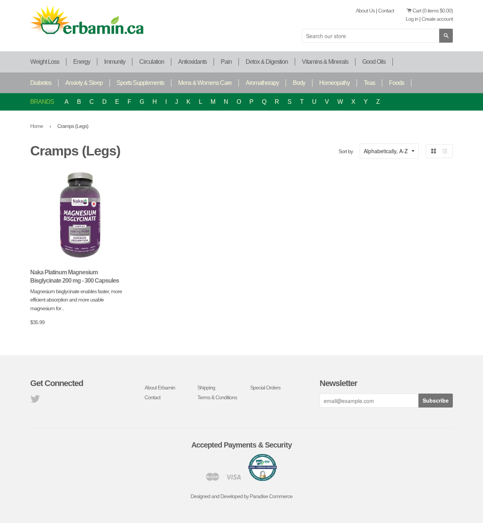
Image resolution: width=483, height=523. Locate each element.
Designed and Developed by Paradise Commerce (241, 496)
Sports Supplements (140, 83)
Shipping (206, 388)
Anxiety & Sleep (84, 83)
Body (299, 83)
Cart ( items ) (432, 11)
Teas (369, 83)
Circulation (151, 61)
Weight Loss (44, 61)
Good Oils (374, 61)
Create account (437, 19)
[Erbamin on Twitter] (35, 401)
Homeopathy (334, 83)
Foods (396, 83)
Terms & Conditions (217, 397)
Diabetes (40, 83)
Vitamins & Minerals (325, 61)
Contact (386, 11)
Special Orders (265, 388)
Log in (412, 19)
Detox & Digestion (267, 61)
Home (36, 126)
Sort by (345, 151)
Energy (81, 61)
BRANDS (42, 101)
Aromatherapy (262, 83)
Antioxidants (192, 61)
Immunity (114, 61)
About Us (365, 11)
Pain (226, 61)
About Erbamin (160, 388)
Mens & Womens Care (205, 83)
